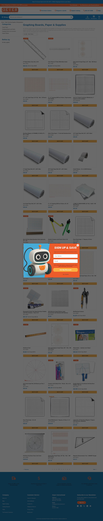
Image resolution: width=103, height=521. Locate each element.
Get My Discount (65, 270)
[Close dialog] (78, 245)
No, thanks (66, 274)
